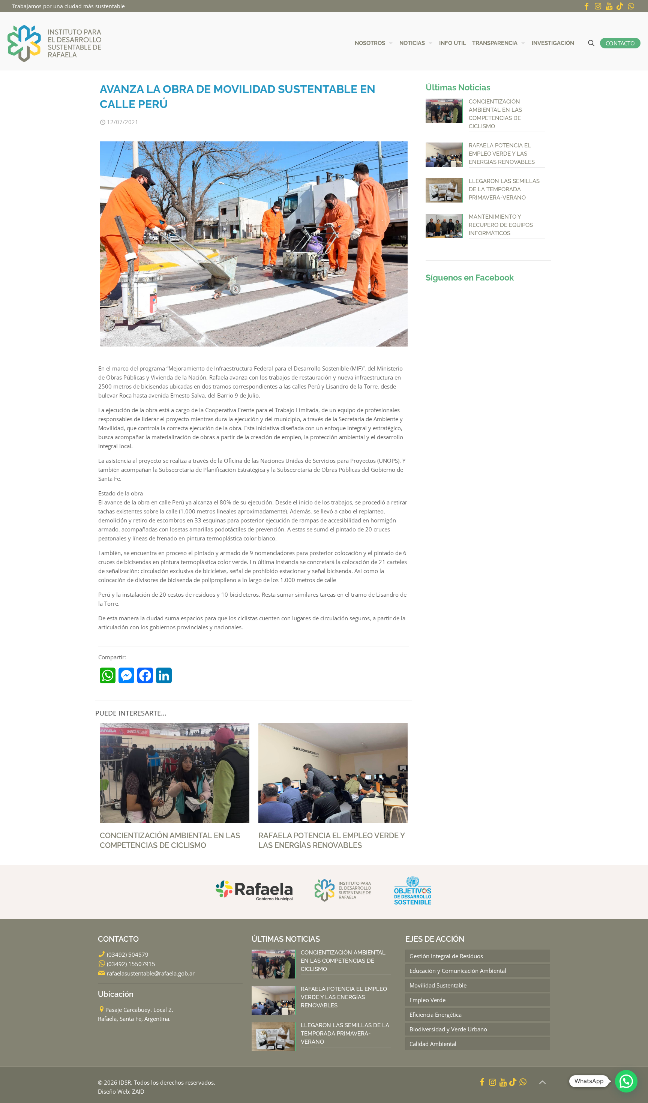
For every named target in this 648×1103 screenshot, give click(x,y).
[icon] (619, 6)
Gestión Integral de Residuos (446, 956)
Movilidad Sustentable (438, 985)
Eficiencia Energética (436, 1014)
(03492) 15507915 (131, 964)
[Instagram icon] (598, 6)
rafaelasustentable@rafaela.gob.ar (151, 973)
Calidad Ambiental (433, 1043)
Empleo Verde (428, 1000)
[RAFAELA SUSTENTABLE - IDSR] (54, 43)
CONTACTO (620, 43)
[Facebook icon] (586, 6)
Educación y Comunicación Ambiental (458, 970)
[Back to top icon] (542, 1082)
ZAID (138, 1091)
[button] (626, 1081)
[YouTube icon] (609, 6)
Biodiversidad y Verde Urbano (448, 1029)
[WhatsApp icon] (630, 6)
